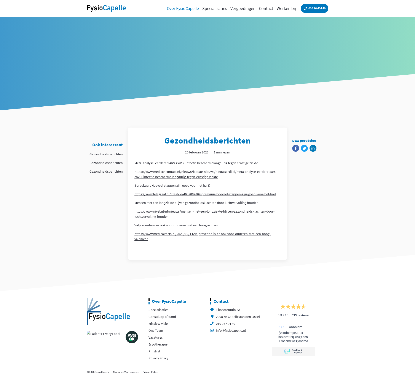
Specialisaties (158, 310)
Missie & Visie (158, 323)
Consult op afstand (162, 316)
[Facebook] (295, 148)
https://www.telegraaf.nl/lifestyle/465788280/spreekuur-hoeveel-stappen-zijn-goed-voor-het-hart (205, 194)
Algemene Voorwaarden (126, 372)
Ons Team (155, 330)
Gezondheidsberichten (106, 154)
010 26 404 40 (225, 323)
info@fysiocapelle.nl (231, 330)
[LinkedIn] (313, 148)
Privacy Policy (158, 358)
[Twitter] (304, 148)
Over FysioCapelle (169, 301)
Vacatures (155, 337)
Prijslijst (154, 351)
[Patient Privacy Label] (103, 333)
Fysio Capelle (106, 8)
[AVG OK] (131, 336)
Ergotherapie (158, 344)
